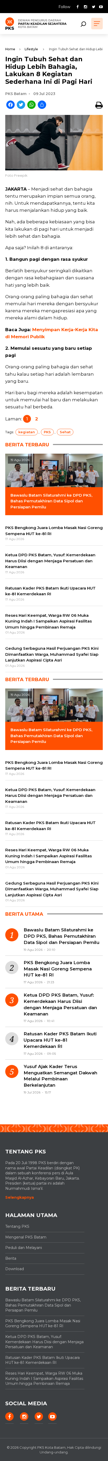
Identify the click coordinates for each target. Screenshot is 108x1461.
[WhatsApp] (31, 105)
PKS (47, 432)
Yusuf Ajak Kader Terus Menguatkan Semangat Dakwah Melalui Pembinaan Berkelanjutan (60, 1076)
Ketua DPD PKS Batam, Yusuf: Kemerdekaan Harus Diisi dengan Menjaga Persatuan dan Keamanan (60, 1004)
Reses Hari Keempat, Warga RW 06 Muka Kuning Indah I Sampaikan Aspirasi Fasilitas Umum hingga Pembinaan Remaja (44, 1378)
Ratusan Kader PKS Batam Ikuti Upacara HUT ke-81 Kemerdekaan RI (60, 1040)
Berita (10, 1258)
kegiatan (26, 432)
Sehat (65, 432)
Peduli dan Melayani (23, 1247)
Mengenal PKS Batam (25, 1237)
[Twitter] (21, 105)
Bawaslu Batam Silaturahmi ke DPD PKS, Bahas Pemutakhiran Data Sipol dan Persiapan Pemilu (61, 936)
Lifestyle (31, 49)
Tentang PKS (17, 1226)
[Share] (42, 105)
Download (14, 1268)
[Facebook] (10, 105)
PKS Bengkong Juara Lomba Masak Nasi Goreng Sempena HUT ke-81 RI (58, 969)
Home (10, 49)
